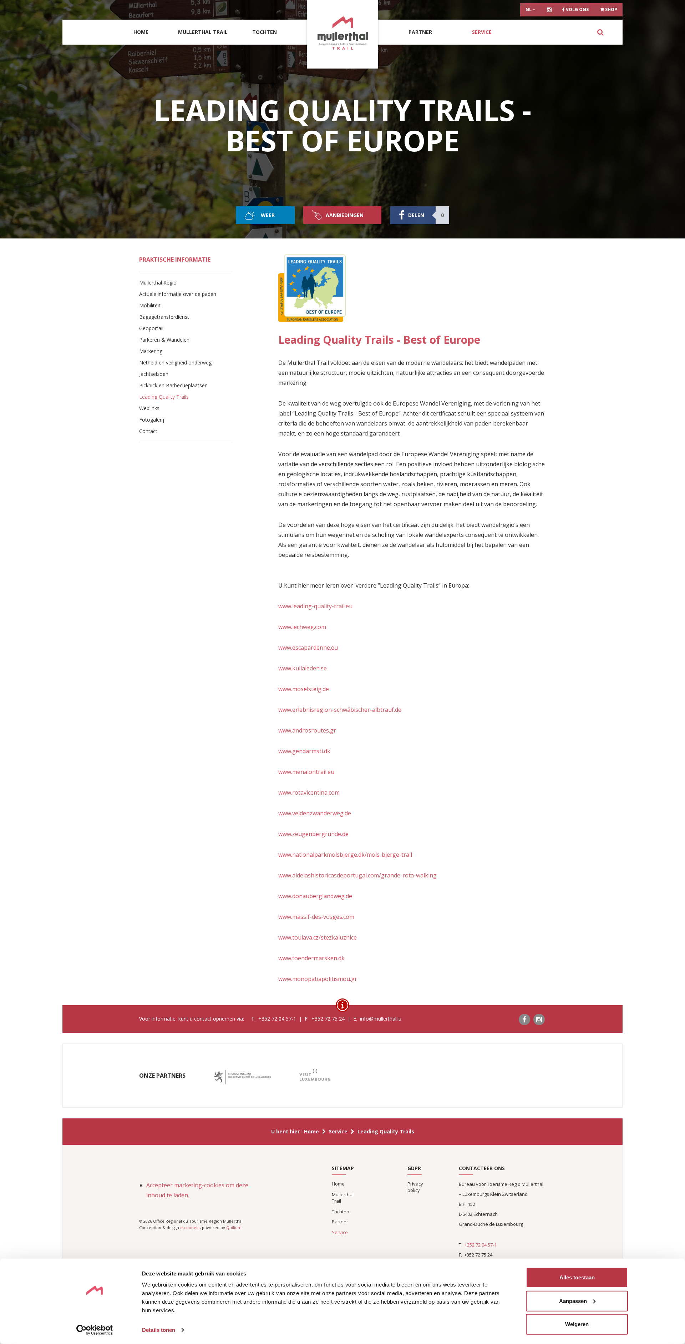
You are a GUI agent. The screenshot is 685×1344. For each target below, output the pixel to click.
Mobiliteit (150, 305)
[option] (242, 1077)
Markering (150, 351)
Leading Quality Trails (164, 396)
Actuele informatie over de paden (177, 294)
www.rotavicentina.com (309, 792)
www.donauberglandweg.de (315, 896)
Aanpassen (573, 1301)
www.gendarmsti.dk (304, 751)
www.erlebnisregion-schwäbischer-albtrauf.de (339, 710)
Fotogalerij (151, 419)
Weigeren (577, 1324)
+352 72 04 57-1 (481, 1245)
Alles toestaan (577, 1277)
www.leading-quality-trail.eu (315, 606)
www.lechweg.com (302, 627)
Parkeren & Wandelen (164, 339)
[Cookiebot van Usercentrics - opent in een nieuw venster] (95, 1330)
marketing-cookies (199, 1185)
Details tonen (158, 1330)
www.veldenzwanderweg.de (314, 813)
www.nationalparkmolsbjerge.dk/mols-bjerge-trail (345, 855)
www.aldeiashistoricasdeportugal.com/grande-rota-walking (357, 875)
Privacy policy (415, 1187)
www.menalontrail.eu (306, 772)
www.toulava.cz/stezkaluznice (317, 937)
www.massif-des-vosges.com (316, 917)
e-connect (190, 1227)
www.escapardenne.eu (308, 647)
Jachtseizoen (153, 374)
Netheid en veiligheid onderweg (175, 362)
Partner (420, 32)
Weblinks (149, 408)
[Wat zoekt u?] (600, 32)
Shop (610, 9)
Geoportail (151, 328)
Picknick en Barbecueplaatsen (173, 385)
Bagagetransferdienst (164, 316)
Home (140, 32)
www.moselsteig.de (303, 689)
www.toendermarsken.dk (311, 958)
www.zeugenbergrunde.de (313, 834)
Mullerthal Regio (158, 282)
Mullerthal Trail (203, 32)
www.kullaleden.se (302, 668)
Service (482, 32)
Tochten (264, 32)
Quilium (234, 1227)
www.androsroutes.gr (307, 730)
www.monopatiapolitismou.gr (317, 979)
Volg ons (577, 9)
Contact (148, 431)
